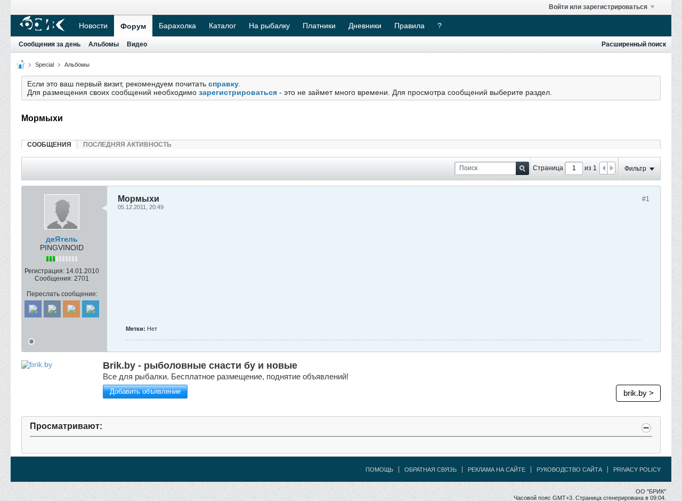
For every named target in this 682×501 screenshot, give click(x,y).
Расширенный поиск (634, 44)
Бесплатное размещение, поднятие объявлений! (225, 376)
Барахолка (177, 25)
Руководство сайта (569, 469)
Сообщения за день (49, 44)
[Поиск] (522, 168)
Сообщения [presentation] (49, 144)
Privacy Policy (637, 469)
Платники (319, 25)
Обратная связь (430, 469)
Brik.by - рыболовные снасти (200, 365)
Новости (93, 25)
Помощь (379, 469)
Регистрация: (44, 271)
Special (44, 64)
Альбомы (103, 44)
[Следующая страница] (611, 168)
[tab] (49, 144)
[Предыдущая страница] (603, 168)
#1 (645, 199)
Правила (409, 25)
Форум (133, 26)
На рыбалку (269, 25)
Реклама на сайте (496, 469)
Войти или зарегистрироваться (598, 7)
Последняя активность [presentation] (127, 144)
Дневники (364, 25)
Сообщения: (53, 278)
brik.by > (638, 392)
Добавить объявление (145, 391)
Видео (137, 44)
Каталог (222, 25)
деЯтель (62, 239)
